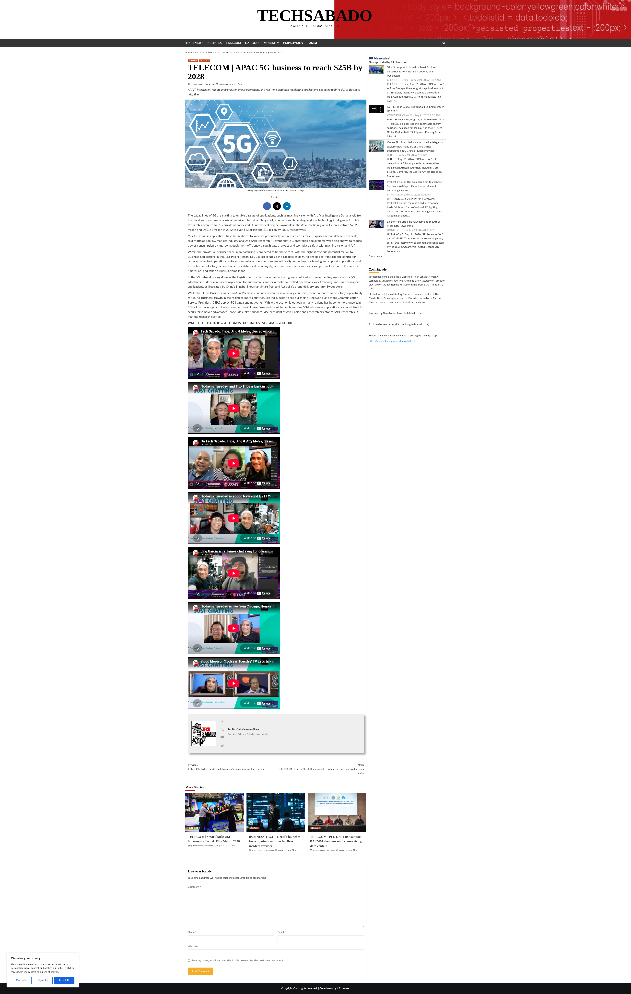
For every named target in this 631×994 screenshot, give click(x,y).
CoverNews (326, 988)
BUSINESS (214, 43)
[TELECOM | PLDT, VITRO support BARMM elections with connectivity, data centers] (337, 812)
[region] (43, 970)
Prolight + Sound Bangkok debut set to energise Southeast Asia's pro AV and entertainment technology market (414, 186)
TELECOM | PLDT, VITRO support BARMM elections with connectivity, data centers (336, 841)
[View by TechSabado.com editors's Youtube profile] (222, 737)
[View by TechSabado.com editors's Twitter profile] (222, 729)
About (313, 43)
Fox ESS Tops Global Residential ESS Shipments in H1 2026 (415, 109)
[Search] (444, 43)
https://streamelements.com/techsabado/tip (392, 341)
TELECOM (233, 43)
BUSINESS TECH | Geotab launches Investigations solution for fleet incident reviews (274, 841)
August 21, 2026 (223, 846)
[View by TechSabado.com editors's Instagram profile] (222, 745)
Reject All (42, 980)
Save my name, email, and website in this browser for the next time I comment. (237, 960)
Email (282, 932)
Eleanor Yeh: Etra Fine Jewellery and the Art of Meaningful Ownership (413, 223)
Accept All (64, 980)
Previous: (226, 767)
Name (192, 932)
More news (375, 256)
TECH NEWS (194, 43)
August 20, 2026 (345, 850)
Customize (21, 980)
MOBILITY (271, 43)
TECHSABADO (314, 15)
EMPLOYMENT (294, 43)
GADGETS (252, 43)
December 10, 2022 (227, 84)
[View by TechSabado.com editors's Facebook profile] (222, 721)
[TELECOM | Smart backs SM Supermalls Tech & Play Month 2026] (214, 812)
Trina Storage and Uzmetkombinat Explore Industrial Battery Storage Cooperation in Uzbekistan (411, 71)
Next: (321, 769)
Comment (194, 887)
